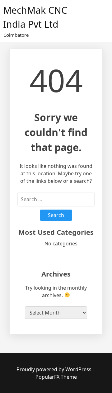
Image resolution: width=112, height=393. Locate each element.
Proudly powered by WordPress (54, 369)
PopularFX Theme (56, 376)
